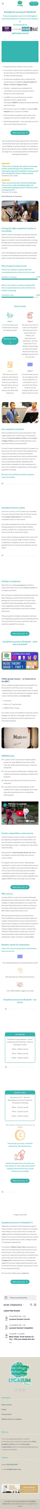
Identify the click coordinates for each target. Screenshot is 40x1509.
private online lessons (12, 517)
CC (25, 1215)
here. (32, 937)
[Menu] (3, 3)
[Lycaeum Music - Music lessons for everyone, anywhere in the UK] (20, 3)
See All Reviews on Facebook (12, 196)
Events (4, 1409)
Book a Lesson (7, 1405)
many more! (26, 696)
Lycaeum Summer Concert (19, 1319)
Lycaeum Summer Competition (21, 1328)
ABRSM (15, 102)
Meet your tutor (33, 2)
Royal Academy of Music (18, 438)
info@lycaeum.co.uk (14, 1469)
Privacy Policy (7, 1414)
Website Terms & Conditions (12, 1419)
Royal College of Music (19, 84)
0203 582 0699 (12, 1464)
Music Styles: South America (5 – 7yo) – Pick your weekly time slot (22, 1337)
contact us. (25, 1273)
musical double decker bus (22, 852)
